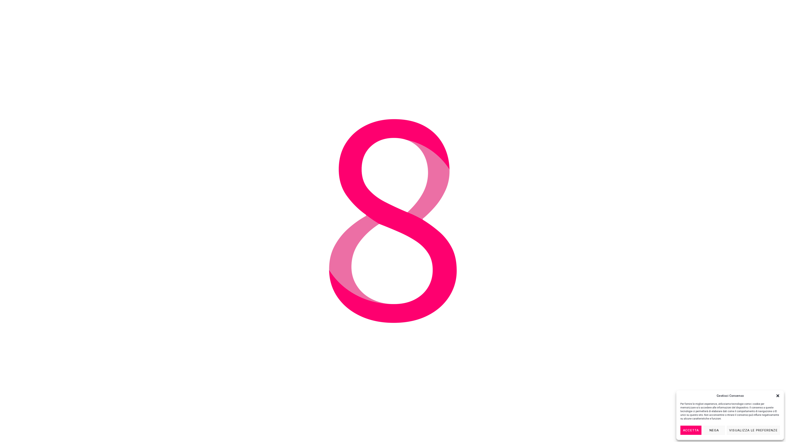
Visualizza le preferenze (753, 430)
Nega (714, 430)
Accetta (691, 430)
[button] (778, 396)
